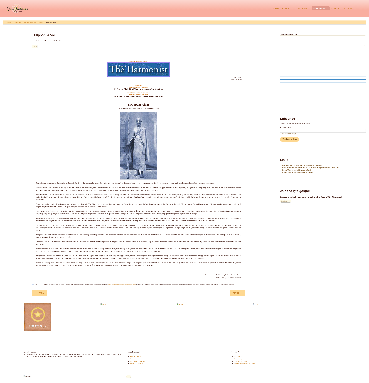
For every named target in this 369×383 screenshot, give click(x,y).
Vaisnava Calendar (136, 363)
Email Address (285, 127)
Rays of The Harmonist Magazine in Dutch (296, 170)
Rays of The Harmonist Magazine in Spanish (297, 172)
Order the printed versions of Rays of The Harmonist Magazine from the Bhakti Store (310, 168)
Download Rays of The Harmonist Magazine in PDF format (302, 165)
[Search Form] (364, 8)
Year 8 (35, 46)
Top (237, 378)
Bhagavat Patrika (136, 356)
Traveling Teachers (240, 361)
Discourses (134, 359)
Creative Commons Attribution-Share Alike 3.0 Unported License (122, 284)
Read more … (285, 201)
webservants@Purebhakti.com (244, 363)
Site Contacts (238, 356)
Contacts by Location (241, 359)
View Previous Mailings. (288, 134)
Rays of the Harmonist (137, 361)
